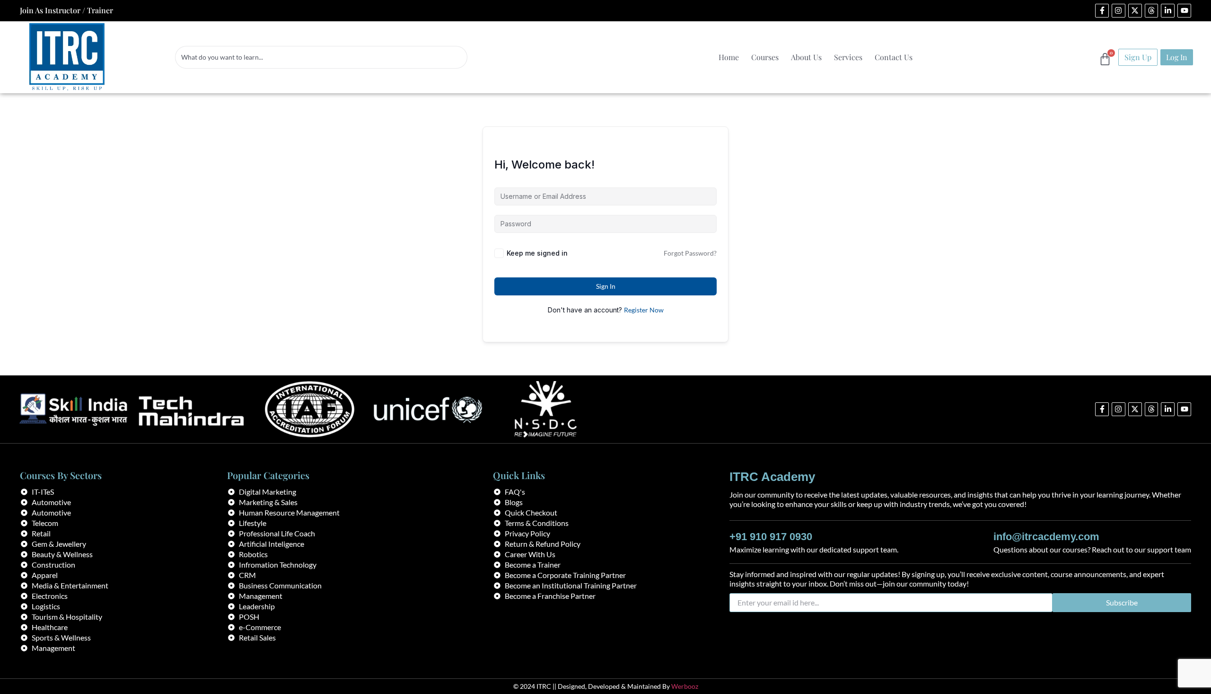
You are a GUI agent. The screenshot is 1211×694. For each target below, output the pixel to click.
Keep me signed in (537, 253)
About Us (806, 57)
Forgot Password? (690, 253)
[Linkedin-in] (1168, 11)
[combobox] (321, 57)
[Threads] (1151, 11)
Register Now (644, 310)
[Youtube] (1184, 11)
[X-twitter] (1135, 11)
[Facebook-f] (1102, 11)
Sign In (605, 286)
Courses (765, 57)
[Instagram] (1118, 11)
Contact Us (894, 57)
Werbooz (684, 686)
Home (729, 57)
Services (848, 57)
